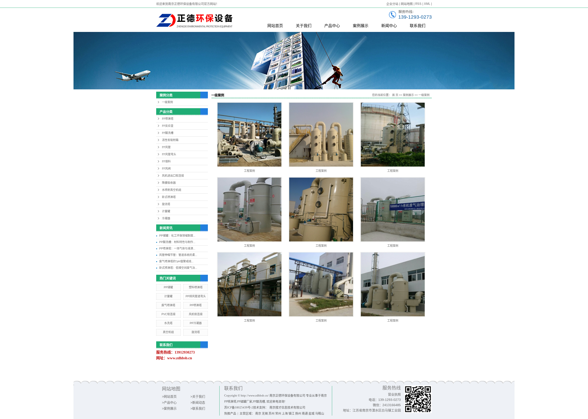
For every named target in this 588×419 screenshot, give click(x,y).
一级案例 (167, 102)
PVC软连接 (168, 314)
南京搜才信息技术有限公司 (287, 407)
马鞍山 (319, 413)
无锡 (265, 413)
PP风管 (166, 147)
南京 (258, 413)
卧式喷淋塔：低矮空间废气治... (178, 267)
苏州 (271, 413)
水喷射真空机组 (171, 190)
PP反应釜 (167, 125)
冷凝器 (166, 218)
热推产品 (230, 413)
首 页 (395, 95)
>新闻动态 (197, 402)
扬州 (298, 413)
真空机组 (168, 332)
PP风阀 (166, 168)
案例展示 (360, 26)
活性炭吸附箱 (170, 140)
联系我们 (417, 26)
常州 (278, 413)
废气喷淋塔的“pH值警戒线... (176, 261)
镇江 (291, 413)
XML (427, 4)
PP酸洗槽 (167, 133)
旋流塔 (166, 204)
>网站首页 (169, 396)
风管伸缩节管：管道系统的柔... (178, 255)
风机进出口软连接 (173, 175)
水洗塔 (168, 323)
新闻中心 (389, 26)
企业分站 (392, 4)
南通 (305, 413)
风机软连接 (196, 314)
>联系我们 (197, 408)
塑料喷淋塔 (196, 287)
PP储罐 (168, 287)
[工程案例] (249, 134)
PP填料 (166, 161)
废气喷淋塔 (168, 305)
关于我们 (303, 26)
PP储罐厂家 (244, 401)
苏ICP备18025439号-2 (238, 407)
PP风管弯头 (169, 154)
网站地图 (407, 4)
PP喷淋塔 (167, 118)
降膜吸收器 (169, 182)
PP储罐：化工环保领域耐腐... (177, 235)
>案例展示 (169, 408)
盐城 (311, 413)
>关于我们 (197, 396)
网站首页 (275, 26)
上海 (285, 413)
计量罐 (166, 211)
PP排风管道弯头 (196, 296)
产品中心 (332, 26)
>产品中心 (169, 402)
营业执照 (394, 394)
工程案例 (249, 171)
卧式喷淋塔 (169, 197)
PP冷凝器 (196, 323)
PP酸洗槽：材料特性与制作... (177, 242)
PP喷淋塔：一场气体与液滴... (177, 248)
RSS (418, 4)
